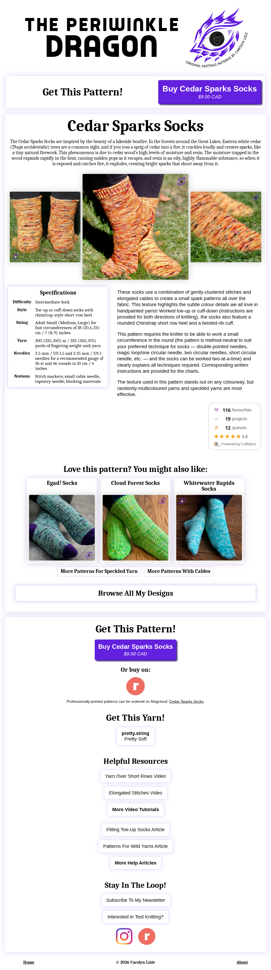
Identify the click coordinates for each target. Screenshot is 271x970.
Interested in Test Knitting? (135, 917)
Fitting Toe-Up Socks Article (135, 829)
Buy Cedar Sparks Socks (209, 91)
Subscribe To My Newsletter (135, 900)
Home (28, 962)
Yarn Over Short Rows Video (135, 776)
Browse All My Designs (135, 593)
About (242, 962)
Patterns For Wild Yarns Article (135, 846)
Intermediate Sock (52, 302)
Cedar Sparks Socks (186, 701)
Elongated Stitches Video (135, 793)
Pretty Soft (135, 736)
